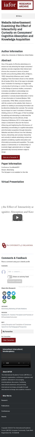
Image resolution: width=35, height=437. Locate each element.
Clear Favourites (8, 340)
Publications (5, 406)
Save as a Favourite (10, 157)
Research (4, 400)
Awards (3, 416)
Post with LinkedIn (14, 281)
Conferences (5, 411)
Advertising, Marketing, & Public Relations (14, 308)
